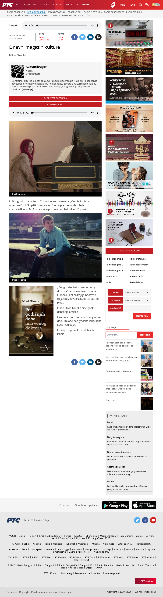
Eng (132, 4)
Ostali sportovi (124, 543)
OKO (35, 5)
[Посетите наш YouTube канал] (153, 520)
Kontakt (55, 15)
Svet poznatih (92, 549)
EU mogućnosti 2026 (99, 538)
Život (24, 549)
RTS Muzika (148, 557)
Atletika (96, 543)
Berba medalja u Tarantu (118, 371)
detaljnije (27, 89)
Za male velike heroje (80, 551)
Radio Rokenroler (114, 12)
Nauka (129, 549)
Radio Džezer (32, 15)
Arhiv (45, 15)
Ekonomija (91, 535)
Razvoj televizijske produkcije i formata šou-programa (121, 359)
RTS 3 (35, 557)
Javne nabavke (82, 573)
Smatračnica (66, 538)
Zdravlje (107, 549)
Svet (41, 535)
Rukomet (70, 543)
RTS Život (90, 557)
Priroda (140, 549)
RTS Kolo (119, 557)
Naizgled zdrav (101, 551)
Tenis (47, 543)
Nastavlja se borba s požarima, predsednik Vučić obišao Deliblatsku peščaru (121, 388)
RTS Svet (46, 557)
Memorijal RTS (143, 543)
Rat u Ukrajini (126, 535)
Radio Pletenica (93, 12)
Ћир (122, 4)
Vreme (139, 535)
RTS (77, 5)
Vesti (19, 5)
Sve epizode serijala (55, 98)
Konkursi (97, 573)
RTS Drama (75, 557)
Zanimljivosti (36, 549)
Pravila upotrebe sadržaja (44, 592)
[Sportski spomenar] (129, 232)
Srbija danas (53, 535)
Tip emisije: (115, 300)
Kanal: (116, 292)
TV (52, 5)
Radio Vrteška (15, 15)
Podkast (80, 538)
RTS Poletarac (81, 559)
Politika (21, 535)
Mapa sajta (145, 580)
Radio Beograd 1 (16, 12)
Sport (27, 5)
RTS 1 (16, 557)
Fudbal (25, 543)
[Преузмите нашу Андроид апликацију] (115, 505)
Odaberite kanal (132, 292)
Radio (59, 5)
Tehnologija (63, 549)
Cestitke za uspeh (116, 466)
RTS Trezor (132, 557)
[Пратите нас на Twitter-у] (137, 520)
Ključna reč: (115, 308)
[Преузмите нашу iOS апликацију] (144, 505)
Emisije (69, 5)
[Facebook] (74, 37)
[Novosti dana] (129, 33)
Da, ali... (111, 422)
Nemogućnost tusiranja (119, 451)
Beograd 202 (75, 12)
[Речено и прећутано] (129, 175)
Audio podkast (55, 104)
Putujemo (77, 549)
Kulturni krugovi (36, 67)
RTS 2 (26, 557)
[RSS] (147, 5)
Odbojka (57, 543)
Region (32, 535)
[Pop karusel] (129, 147)
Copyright (24, 592)
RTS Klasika (104, 557)
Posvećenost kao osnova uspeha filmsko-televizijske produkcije (119, 345)
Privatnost (12, 592)
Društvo (78, 535)
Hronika (67, 535)
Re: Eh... (111, 481)
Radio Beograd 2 (36, 12)
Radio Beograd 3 (57, 12)
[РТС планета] (113, 5)
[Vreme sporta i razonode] (129, 204)
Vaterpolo (83, 543)
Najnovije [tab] (111, 327)
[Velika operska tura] (129, 61)
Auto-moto (108, 543)
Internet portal (112, 573)
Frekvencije (69, 15)
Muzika (50, 549)
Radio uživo (84, 15)
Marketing (66, 573)
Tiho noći (110, 400)
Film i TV (118, 549)
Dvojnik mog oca (115, 437)
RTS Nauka (60, 557)
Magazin (44, 5)
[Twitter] (82, 37)
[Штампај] (98, 37)
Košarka (37, 543)
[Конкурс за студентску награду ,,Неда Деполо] (129, 90)
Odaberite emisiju (133, 300)
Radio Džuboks (134, 12)
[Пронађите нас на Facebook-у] (145, 520)
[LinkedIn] (90, 37)
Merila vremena (108, 535)
